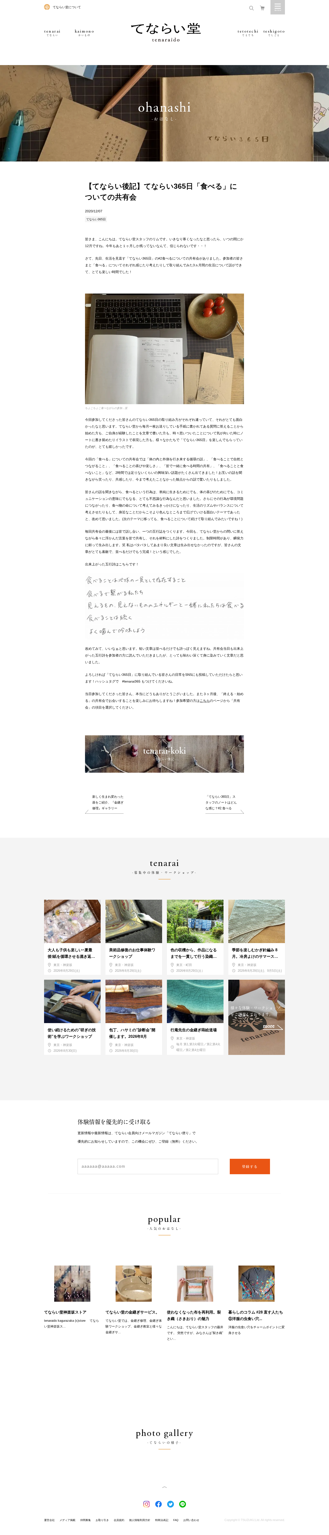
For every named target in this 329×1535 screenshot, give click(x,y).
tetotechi (248, 32)
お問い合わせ (191, 1520)
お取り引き (102, 1520)
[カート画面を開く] (262, 7)
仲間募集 (85, 1520)
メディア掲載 (67, 1520)
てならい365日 (96, 219)
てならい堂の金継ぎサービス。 (132, 1312)
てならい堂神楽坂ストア (65, 1312)
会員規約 (119, 1520)
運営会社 (49, 1520)
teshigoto (274, 32)
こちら (205, 701)
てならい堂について (67, 7)
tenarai (52, 32)
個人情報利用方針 (139, 1520)
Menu (277, 7)
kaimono (84, 32)
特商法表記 (161, 1520)
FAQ (175, 1520)
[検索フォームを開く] (251, 7)
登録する (250, 1166)
